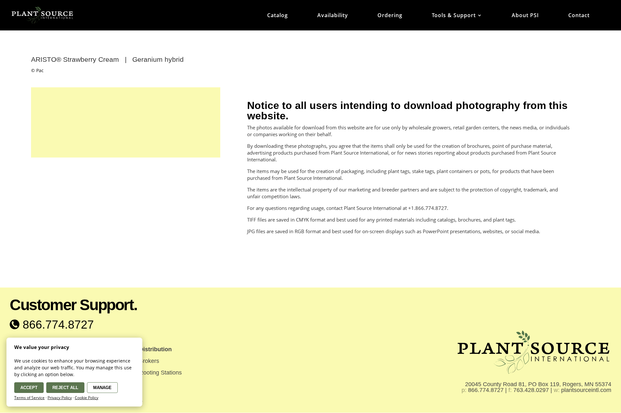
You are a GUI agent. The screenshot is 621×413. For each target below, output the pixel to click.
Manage (102, 387)
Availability (332, 16)
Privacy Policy (60, 397)
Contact (579, 16)
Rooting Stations (160, 372)
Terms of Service (29, 397)
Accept (29, 387)
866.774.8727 (56, 324)
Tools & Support (454, 16)
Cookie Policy (86, 397)
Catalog (277, 16)
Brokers (149, 361)
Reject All (65, 387)
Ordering (389, 16)
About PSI (525, 16)
